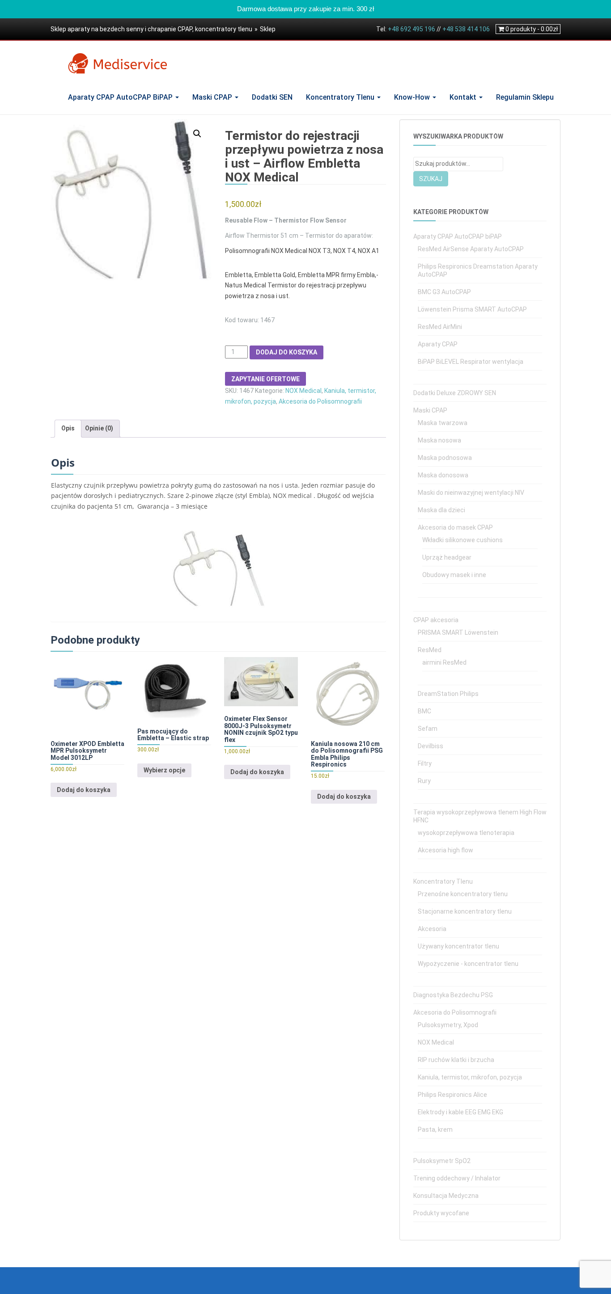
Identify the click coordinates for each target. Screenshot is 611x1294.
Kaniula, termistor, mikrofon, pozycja (470, 1077)
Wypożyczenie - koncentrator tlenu (468, 963)
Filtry (425, 763)
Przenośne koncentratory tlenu (463, 894)
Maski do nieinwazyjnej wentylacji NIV (471, 492)
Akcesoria (432, 928)
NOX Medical (303, 390)
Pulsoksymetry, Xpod (448, 1024)
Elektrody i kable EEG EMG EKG (460, 1112)
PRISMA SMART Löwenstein (458, 632)
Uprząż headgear (446, 557)
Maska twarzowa (442, 422)
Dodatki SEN (272, 97)
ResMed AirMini (440, 326)
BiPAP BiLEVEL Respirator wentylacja (470, 361)
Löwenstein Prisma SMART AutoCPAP (472, 309)
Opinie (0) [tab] (99, 428)
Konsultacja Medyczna (446, 1195)
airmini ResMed (444, 662)
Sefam (427, 728)
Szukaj (430, 178)
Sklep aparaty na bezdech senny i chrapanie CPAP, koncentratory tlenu (151, 29)
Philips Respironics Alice (452, 1094)
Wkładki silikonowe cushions (462, 540)
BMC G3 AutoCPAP (444, 291)
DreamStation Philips (448, 693)
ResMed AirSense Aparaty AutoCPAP (471, 249)
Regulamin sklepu (525, 97)
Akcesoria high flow (445, 850)
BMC (424, 711)
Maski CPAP (213, 97)
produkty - (531, 29)
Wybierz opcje (164, 770)
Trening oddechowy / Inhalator (457, 1178)
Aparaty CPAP (438, 344)
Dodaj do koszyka (286, 352)
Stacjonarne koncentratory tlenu (465, 911)
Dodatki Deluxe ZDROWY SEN (454, 392)
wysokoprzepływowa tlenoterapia (466, 832)
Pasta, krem (435, 1129)
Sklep (268, 29)
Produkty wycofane (441, 1213)
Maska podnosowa (445, 457)
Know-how (413, 97)
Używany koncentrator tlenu (458, 946)
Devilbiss (430, 746)
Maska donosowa (443, 475)
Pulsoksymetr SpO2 (442, 1160)
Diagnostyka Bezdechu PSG (453, 995)
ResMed (429, 649)
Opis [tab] (68, 428)
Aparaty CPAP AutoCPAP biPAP (121, 97)
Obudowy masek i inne (454, 574)
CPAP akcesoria (435, 620)
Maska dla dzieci (441, 510)
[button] (197, 134)
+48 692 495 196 (411, 29)
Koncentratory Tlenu (341, 97)
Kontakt (464, 97)
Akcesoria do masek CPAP (455, 527)
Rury (424, 780)
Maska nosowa (439, 440)
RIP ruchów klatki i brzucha (456, 1059)
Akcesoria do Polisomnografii (320, 401)
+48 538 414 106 (466, 29)
